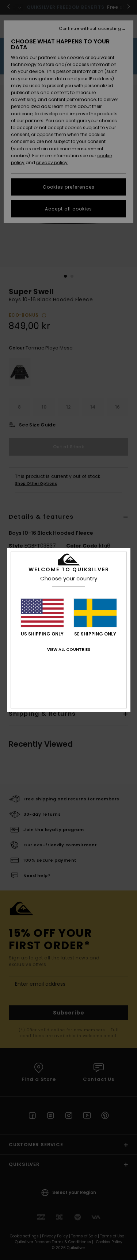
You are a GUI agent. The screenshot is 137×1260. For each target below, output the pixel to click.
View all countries (68, 649)
